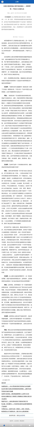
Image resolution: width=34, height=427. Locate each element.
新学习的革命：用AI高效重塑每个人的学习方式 (15, 394)
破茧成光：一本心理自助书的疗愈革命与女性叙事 (16, 386)
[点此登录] (22, 415)
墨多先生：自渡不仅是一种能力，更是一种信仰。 (16, 409)
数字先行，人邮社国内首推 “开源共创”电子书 (15, 401)
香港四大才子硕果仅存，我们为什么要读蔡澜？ (15, 411)
